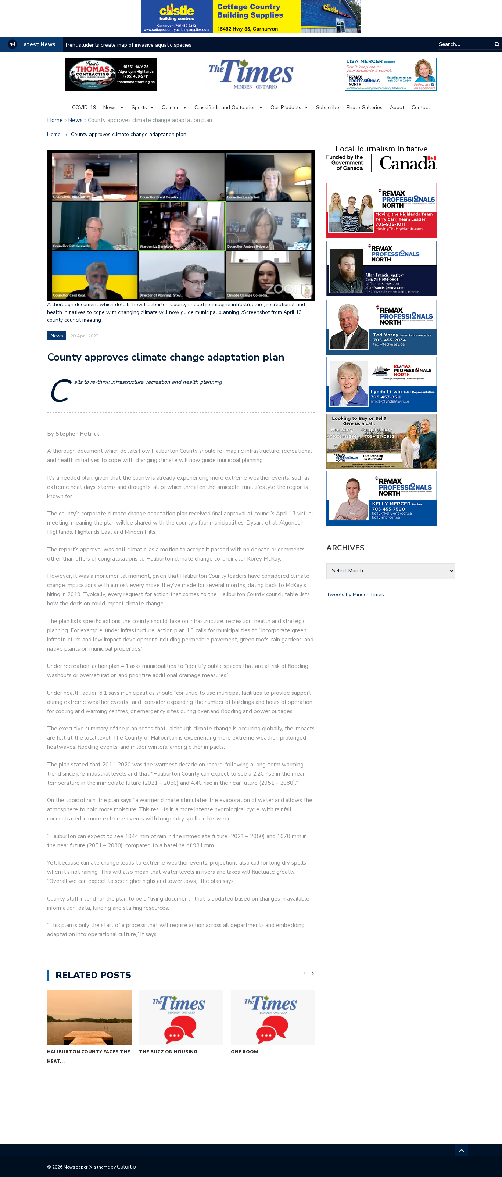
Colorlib (126, 1166)
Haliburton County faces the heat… (88, 1056)
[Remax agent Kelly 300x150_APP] (381, 497)
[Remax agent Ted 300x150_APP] (381, 326)
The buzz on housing (168, 1051)
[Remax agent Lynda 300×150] (381, 383)
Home (55, 120)
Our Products (285, 107)
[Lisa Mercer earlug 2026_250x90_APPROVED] (391, 73)
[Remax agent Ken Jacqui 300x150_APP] (381, 440)
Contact (421, 107)
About (397, 107)
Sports (139, 107)
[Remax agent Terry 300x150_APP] (381, 209)
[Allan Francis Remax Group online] (381, 267)
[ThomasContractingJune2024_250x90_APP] (111, 73)
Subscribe (327, 107)
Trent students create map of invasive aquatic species (127, 45)
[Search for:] (461, 44)
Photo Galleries (365, 107)
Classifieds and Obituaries (225, 107)
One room (244, 1051)
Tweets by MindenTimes (355, 594)
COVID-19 (84, 107)
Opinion (171, 107)
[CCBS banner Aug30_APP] (251, 15)
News (110, 107)
